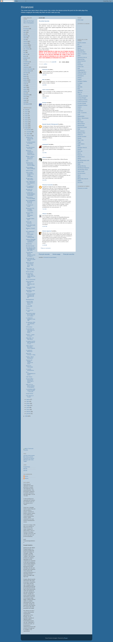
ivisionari (25, 63)
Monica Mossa (81, 123)
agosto (28, 399)
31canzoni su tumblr (82, 188)
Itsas (79, 88)
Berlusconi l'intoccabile (29, 366)
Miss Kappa (80, 121)
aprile (27, 407)
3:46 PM (44, 98)
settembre (29, 135)
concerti (25, 43)
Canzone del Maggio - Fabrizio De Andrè (29, 361)
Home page (56, 254)
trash (24, 98)
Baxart (79, 48)
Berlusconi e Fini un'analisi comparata (30, 209)
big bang (25, 35)
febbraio (28, 411)
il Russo (44, 213)
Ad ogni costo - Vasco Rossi (29, 179)
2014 (26, 117)
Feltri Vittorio (29, 376)
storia (24, 96)
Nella (79, 129)
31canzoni (27, 7)
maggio (28, 405)
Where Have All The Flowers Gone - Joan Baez (30, 264)
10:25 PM (44, 226)
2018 (26, 109)
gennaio (28, 413)
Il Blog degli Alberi (82, 72)
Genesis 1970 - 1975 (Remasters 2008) (30, 214)
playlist (25, 76)
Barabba (80, 46)
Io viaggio (80, 83)
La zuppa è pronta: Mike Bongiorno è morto (30, 342)
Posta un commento (46, 248)
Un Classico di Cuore (29, 205)
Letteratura (26, 67)
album (24, 30)
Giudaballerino (81, 70)
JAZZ (24, 65)
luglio (27, 401)
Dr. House (25, 47)
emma (26, 476)
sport (24, 93)
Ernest (79, 62)
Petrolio (79, 138)
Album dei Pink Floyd (28, 21)
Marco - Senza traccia (83, 118)
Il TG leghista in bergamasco (30, 187)
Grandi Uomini (29, 393)
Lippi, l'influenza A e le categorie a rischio (30, 183)
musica (27, 457)
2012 (26, 121)
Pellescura (80, 134)
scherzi (25, 89)
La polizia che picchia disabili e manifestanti (30, 194)
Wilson (79, 177)
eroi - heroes (26, 48)
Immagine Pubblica (82, 81)
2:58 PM (44, 85)
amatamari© (45, 144)
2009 (26, 127)
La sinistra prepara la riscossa (30, 142)
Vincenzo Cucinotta (47, 184)
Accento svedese (82, 42)
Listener (80, 107)
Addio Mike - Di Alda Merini (29, 338)
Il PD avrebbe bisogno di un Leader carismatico (30, 174)
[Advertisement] (30, 425)
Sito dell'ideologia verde (83, 160)
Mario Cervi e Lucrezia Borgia (30, 198)
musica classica (27, 70)
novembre (29, 131)
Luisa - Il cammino (82, 112)
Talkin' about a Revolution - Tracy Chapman (30, 347)
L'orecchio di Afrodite (83, 96)
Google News (26, 466)
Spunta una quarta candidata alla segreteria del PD (30, 295)
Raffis (79, 145)
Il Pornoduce (29, 326)
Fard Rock (80, 64)
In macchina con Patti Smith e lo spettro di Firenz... (30, 330)
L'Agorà (79, 94)
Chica (79, 55)
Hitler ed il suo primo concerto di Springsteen (30, 386)
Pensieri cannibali (82, 136)
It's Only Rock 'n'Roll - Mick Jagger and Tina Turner (30, 275)
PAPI (27, 160)
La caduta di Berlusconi (29, 351)
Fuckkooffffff (29, 306)
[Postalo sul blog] (64, 62)
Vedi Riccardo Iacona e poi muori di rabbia (30, 164)
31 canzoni (26, 28)
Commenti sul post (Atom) (50, 257)
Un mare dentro (81, 173)
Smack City (80, 162)
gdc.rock (25, 54)
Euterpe (44, 102)
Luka (79, 114)
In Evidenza (26, 61)
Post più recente (44, 254)
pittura (25, 74)
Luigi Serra (80, 110)
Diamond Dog (81, 59)
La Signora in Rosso (82, 99)
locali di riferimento (28, 69)
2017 (26, 111)
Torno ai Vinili (81, 171)
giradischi (25, 58)
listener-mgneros (46, 231)
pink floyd (25, 72)
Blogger (66, 638)
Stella (79, 164)
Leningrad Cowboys (82, 105)
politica (45, 64)
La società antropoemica (30, 370)
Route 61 (80, 154)
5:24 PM (44, 180)
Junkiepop (80, 90)
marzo (28, 409)
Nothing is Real (81, 132)
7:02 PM (44, 209)
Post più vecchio (68, 254)
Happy (27, 145)
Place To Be (80, 140)
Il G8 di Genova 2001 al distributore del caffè (30, 283)
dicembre (28, 129)
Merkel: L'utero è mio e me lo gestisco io (30, 157)
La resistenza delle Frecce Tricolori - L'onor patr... (30, 390)
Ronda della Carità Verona (30, 226)
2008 (26, 416)
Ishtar (79, 85)
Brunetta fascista (44, 21)
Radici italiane (81, 143)
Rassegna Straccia (82, 147)
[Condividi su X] (65, 62)
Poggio (79, 142)
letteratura (25, 459)
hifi (24, 59)
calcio (24, 37)
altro (24, 32)
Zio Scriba (80, 182)
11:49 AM (44, 245)
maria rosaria (45, 89)
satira (24, 87)
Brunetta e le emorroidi (29, 190)
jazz (27, 455)
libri (29, 459)
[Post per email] (60, 61)
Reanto (79, 149)
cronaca (25, 45)
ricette (24, 83)
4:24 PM (44, 152)
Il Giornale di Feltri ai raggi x (30, 288)
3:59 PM (44, 119)
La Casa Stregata (82, 97)
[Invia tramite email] (62, 62)
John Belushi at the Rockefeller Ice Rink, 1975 (30, 249)
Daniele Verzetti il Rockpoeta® (50, 124)
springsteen (26, 94)
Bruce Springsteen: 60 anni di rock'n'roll (30, 202)
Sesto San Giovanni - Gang (30, 354)
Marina (79, 119)
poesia (25, 78)
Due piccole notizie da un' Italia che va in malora (30, 314)
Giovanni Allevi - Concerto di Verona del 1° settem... (30, 380)
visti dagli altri (26, 104)
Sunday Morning (82, 166)
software (25, 91)
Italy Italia (80, 86)
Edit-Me (25, 468)
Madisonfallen (81, 116)
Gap (79, 68)
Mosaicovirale (81, 125)
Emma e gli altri (30, 271)
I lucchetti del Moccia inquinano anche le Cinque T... (30, 254)
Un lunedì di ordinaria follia (30, 237)
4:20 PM (44, 139)
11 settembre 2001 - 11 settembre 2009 (30, 323)
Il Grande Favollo (82, 74)
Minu (43, 79)
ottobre (28, 133)
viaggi (24, 100)
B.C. (79, 44)
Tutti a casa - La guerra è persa (30, 269)
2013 (26, 119)
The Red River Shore (83, 169)
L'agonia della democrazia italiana (29, 303)
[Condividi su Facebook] (67, 62)
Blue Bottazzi (81, 50)
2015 (26, 115)
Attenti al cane (29, 170)
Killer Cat (80, 92)
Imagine (80, 79)
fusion (29, 455)
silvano (44, 157)
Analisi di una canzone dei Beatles (29, 139)
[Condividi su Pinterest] (68, 62)
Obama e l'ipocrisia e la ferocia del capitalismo (30, 240)
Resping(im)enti (30, 299)
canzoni (25, 41)
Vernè (79, 175)
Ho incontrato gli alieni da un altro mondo (30, 259)
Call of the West (81, 51)
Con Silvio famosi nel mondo (30, 148)
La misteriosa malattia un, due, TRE (30, 319)
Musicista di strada (82, 127)
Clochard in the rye (82, 57)
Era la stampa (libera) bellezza (30, 168)
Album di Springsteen (28, 22)
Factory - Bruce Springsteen (30, 357)
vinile (24, 102)
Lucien (79, 108)
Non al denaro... (81, 131)
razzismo (25, 82)
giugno (28, 403)
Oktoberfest (29, 243)
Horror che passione (29, 222)
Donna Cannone (82, 61)
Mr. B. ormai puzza (30, 279)
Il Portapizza (81, 75)
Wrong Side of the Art (83, 178)
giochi (24, 56)
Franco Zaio (81, 66)
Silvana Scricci (81, 156)
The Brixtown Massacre (83, 167)
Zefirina (79, 180)
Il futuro (28, 308)
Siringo (79, 158)
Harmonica (45, 69)
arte (24, 34)
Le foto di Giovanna (82, 101)
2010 (26, 125)
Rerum (79, 153)
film (24, 50)
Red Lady (80, 151)
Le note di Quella (82, 103)
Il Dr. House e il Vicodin (29, 396)
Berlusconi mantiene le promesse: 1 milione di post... (30, 152)
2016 (26, 113)
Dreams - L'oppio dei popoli (30, 335)
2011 (26, 123)
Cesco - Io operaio (82, 53)
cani (24, 39)
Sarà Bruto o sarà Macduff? (30, 291)
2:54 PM (44, 75)
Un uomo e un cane (29, 311)
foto (24, 52)
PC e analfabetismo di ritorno (30, 373)
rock (24, 85)
